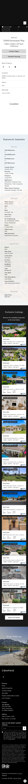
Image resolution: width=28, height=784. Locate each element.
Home (3, 685)
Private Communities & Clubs (10, 695)
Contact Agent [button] (14, 51)
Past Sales (5, 693)
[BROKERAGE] (9, 677)
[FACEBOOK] (3, 677)
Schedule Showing (14, 56)
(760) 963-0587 (6, 706)
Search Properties (7, 688)
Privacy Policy (11, 739)
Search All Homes (14, 617)
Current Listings (6, 690)
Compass (23, 746)
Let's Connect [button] (14, 655)
